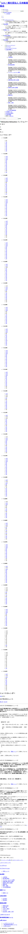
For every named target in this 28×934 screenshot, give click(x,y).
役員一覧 (5, 907)
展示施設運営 (11, 64)
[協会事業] (5, 24)
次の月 (5, 701)
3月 (6, 148)
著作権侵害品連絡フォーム (6, 917)
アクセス (5, 910)
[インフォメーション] (8, 19)
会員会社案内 (9, 113)
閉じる (11, 116)
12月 (6, 156)
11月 (6, 158)
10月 (6, 159)
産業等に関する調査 (13, 87)
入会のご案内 (6, 908)
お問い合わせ (3, 920)
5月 (6, 145)
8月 (6, 162)
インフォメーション (11, 48)
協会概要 (8, 114)
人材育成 (10, 57)
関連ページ (13, 751)
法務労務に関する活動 (13, 80)
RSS (1, 696)
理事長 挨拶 (5, 905)
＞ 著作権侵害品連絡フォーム (10, 924)
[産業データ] (6, 29)
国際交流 (10, 95)
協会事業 (8, 49)
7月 (6, 142)
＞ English (7, 13)
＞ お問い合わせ (7, 926)
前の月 (1, 701)
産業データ (8, 111)
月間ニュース (6, 871)
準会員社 (5, 900)
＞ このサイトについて (8, 923)
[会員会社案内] (6, 35)
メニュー (13, 45)
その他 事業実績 (12, 110)
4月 (6, 146)
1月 (6, 150)
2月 (6, 149)
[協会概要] (5, 39)
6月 (6, 143)
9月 (6, 160)
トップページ (3, 865)
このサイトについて (5, 914)
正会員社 (5, 898)
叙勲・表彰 (11, 102)
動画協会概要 (3, 903)
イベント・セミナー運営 (14, 72)
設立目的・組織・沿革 (8, 911)
